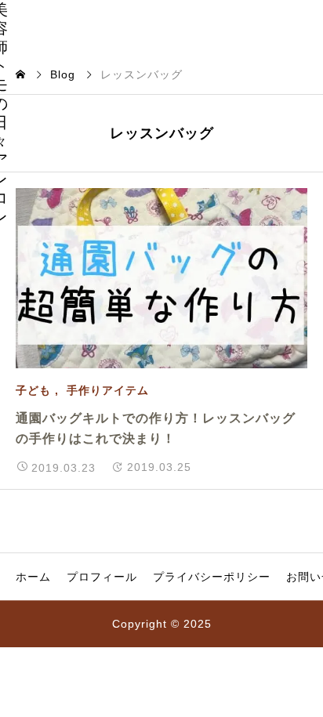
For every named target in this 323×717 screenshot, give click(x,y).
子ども (33, 390)
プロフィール (102, 576)
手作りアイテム (108, 390)
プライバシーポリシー (211, 576)
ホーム (33, 576)
